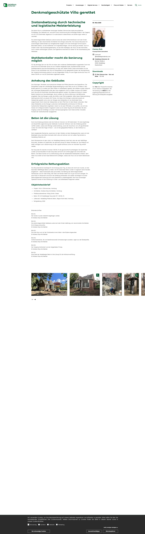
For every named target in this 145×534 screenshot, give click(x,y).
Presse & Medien (119, 5)
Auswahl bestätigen (94, 531)
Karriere (129, 5)
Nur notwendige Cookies (39, 531)
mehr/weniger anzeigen (110, 527)
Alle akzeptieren (110, 531)
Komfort (43, 524)
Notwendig (33, 524)
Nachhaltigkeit (105, 5)
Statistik (51, 524)
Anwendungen (80, 5)
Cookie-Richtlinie (38, 521)
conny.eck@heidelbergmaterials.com (102, 55)
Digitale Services (92, 5)
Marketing (61, 524)
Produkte (69, 5)
